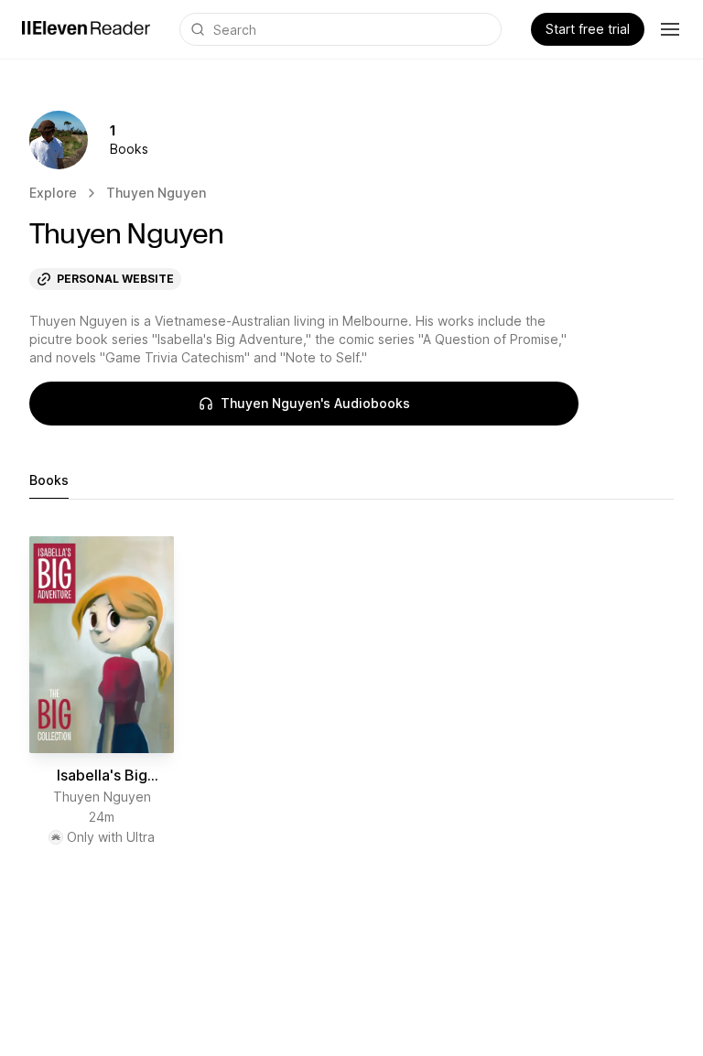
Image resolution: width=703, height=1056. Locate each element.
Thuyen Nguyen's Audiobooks (315, 403)
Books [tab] (49, 480)
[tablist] (351, 481)
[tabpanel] (351, 691)
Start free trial (588, 29)
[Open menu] (670, 29)
